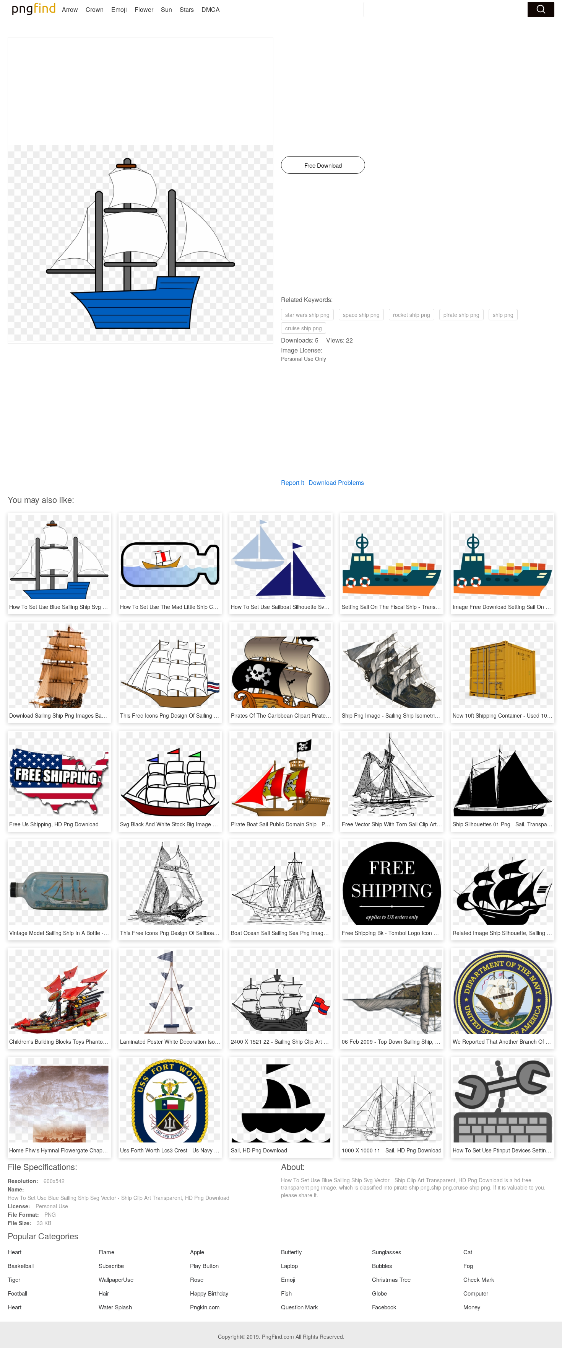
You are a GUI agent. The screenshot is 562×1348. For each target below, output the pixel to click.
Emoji (119, 9)
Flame (106, 1252)
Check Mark (478, 1279)
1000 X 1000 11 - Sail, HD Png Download (392, 1150)
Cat (467, 1252)
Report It (292, 482)
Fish (286, 1293)
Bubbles (382, 1266)
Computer (475, 1293)
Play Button (204, 1266)
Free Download (323, 165)
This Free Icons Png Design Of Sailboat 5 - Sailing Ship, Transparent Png (208, 933)
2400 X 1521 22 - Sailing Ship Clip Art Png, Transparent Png (304, 1041)
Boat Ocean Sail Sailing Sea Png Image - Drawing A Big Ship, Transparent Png (326, 933)
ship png (503, 314)
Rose (196, 1279)
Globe (379, 1293)
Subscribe (111, 1266)
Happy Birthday (209, 1293)
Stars (187, 9)
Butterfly (291, 1252)
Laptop (289, 1266)
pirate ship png (461, 314)
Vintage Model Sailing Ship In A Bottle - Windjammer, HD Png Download (96, 933)
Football (17, 1293)
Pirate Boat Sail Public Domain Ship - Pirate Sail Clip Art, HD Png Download (322, 824)
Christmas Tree (391, 1279)
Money (472, 1307)
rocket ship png (411, 314)
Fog (468, 1266)
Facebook (384, 1307)
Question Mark (299, 1307)
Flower (144, 9)
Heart (14, 1252)
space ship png (361, 314)
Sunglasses (386, 1252)
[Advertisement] (140, 91)
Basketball (21, 1266)
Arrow (70, 9)
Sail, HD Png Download (259, 1150)
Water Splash (115, 1307)
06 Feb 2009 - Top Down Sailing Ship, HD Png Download (410, 1041)
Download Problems (336, 482)
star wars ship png (307, 314)
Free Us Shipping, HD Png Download (54, 824)
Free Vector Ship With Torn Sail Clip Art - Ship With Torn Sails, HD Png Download (440, 824)
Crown (95, 9)
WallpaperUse (116, 1279)
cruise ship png (303, 328)
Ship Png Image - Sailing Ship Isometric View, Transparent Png (418, 715)
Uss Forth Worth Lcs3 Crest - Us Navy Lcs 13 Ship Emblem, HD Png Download (215, 1150)
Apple (197, 1252)
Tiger (14, 1279)
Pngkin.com (205, 1307)
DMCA (210, 9)
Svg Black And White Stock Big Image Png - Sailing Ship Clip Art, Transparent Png (219, 824)
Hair (104, 1293)
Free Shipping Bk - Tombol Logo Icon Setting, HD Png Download (420, 933)
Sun (166, 9)
